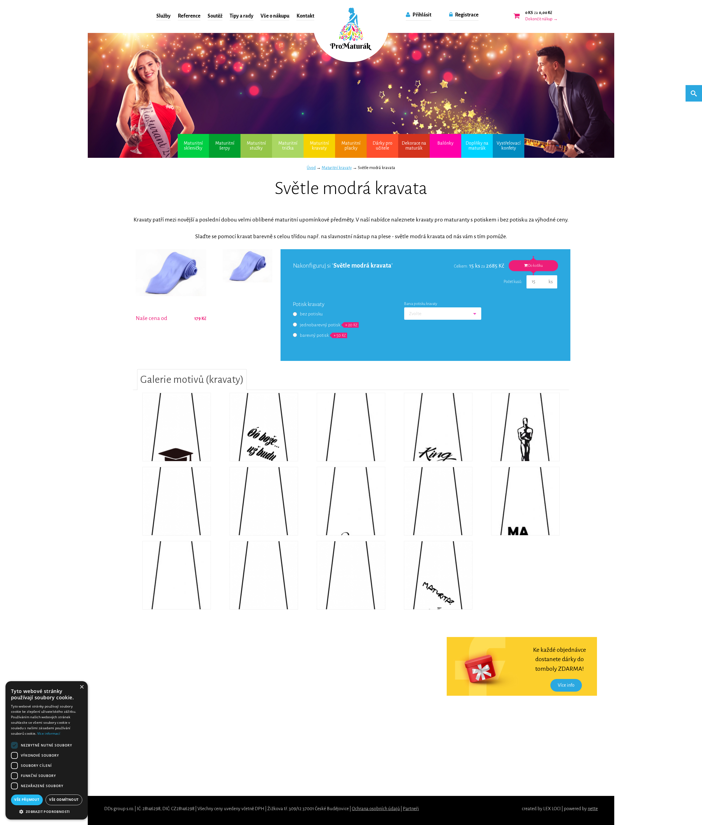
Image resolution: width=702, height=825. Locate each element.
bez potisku (311, 314)
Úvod (311, 167)
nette (593, 808)
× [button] (82, 687)
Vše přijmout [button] (26, 799)
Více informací (48, 733)
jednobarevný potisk (328, 324)
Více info (566, 685)
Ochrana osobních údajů (376, 808)
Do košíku (535, 266)
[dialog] (46, 750)
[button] (46, 811)
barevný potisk (323, 335)
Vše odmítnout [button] (63, 799)
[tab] (192, 379)
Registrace (466, 15)
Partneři (411, 808)
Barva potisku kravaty (420, 304)
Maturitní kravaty (337, 167)
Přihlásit (421, 15)
